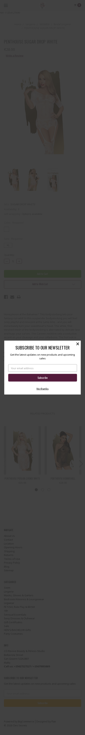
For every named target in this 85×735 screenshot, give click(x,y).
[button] (78, 343)
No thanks (43, 388)
